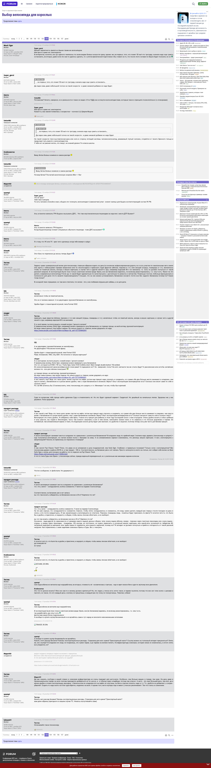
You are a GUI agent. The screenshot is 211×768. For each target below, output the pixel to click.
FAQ (73, 758)
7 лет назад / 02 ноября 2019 (44, 152)
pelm (38, 258)
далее (66, 39)
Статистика (79, 758)
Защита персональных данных (77, 760)
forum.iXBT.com (81, 762)
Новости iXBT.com (183, 200)
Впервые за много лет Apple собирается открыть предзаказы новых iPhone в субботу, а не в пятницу (194, 230)
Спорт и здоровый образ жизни (12, 10)
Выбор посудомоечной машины (190, 70)
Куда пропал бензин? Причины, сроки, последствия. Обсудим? (192, 73)
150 (35, 39)
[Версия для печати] (166, 39)
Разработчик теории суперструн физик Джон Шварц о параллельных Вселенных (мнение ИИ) (194, 186)
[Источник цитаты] (62, 52)
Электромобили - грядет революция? (191, 57)
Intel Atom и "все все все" (188, 65)
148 (27, 39)
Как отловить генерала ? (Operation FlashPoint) (194, 333)
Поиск (69, 758)
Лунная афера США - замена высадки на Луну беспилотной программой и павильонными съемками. (194, 47)
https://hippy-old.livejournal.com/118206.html (50, 454)
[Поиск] (193, 4)
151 (39, 39)
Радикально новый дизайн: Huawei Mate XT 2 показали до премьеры (193, 203)
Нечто (38, 475)
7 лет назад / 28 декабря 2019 (45, 694)
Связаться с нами (45, 758)
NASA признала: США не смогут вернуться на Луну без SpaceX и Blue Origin (194, 244)
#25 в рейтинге (19, 413)
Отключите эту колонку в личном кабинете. (190, 363)
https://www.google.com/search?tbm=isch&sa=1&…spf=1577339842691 (60, 330)
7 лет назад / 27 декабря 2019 (45, 503)
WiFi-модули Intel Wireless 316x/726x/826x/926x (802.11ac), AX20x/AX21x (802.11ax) (194, 77)
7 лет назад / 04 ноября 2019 (44, 250)
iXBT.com (43, 762)
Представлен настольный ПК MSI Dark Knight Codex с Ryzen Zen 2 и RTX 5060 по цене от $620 (194, 240)
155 (54, 39)
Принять (126, 765)
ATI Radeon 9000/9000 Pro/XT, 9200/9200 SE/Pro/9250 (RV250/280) (191, 352)
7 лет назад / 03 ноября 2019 (44, 192)
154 (50, 39)
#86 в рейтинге (21, 125)
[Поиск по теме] (169, 39)
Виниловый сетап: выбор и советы (190, 51)
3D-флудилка (184, 68)
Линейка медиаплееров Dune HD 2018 (192, 96)
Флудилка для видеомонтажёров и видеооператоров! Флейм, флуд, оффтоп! (193, 60)
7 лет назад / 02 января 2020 (44, 719)
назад (13, 39)
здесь (20, 21)
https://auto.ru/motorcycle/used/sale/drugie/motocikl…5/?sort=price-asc (56, 665)
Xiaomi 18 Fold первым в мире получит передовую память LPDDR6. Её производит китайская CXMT (193, 249)
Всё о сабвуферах (185, 100)
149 (31, 39)
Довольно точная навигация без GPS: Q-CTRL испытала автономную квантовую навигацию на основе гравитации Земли (194, 215)
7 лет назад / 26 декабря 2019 (45, 262)
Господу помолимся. (186, 111)
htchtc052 (39, 575)
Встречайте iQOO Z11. (198, 13)
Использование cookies (47, 760)
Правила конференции (59, 758)
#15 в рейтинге (20, 255)
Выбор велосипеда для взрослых (27, 14)
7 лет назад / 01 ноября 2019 (44, 45)
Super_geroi (39, 116)
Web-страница (8, 132)
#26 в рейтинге (19, 157)
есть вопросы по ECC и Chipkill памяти (191, 337)
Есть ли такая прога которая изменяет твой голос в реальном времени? (192, 329)
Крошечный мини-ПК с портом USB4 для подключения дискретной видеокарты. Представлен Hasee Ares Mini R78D (192, 221)
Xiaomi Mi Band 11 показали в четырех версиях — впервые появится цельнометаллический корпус (194, 235)
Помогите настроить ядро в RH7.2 (189, 359)
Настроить (136, 765)
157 (62, 39)
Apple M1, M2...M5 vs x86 (187, 43)
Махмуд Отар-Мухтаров (43, 246)
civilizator (43, 258)
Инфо (171, 45)
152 (42, 39)
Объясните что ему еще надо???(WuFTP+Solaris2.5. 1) (189, 348)
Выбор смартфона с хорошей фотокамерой (193, 53)
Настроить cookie (60, 760)
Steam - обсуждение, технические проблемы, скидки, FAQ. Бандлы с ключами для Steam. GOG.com (194, 82)
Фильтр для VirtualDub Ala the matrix (193, 190)
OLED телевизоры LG (186, 86)
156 (58, 39)
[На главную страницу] (9, 4)
